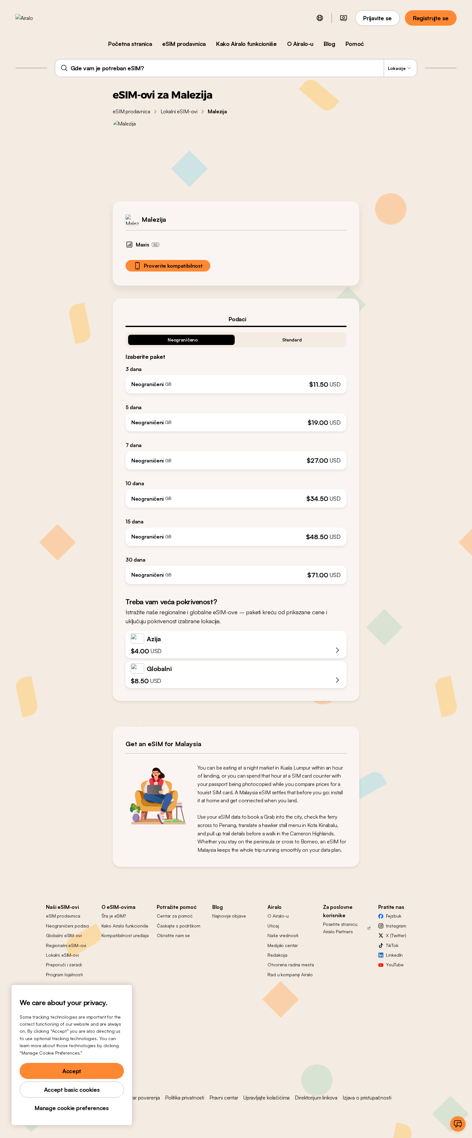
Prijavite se (377, 18)
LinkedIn (394, 955)
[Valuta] (343, 18)
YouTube (394, 964)
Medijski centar (282, 945)
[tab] (236, 319)
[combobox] (236, 68)
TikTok (392, 945)
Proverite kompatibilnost (173, 266)
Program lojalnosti (64, 974)
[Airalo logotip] (34, 18)
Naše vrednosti (282, 935)
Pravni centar (223, 1097)
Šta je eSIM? (113, 915)
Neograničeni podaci (67, 925)
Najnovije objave (229, 915)
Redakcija (277, 955)
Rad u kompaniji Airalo (290, 974)
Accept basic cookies (72, 1089)
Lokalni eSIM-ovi (179, 111)
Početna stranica (130, 43)
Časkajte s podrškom (178, 925)
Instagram (396, 925)
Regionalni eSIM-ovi (66, 945)
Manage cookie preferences (72, 1107)
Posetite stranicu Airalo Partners (340, 927)
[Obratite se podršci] (458, 1124)
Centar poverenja (141, 1097)
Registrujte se (431, 18)
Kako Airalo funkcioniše (246, 43)
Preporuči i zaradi (64, 964)
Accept (71, 1070)
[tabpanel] (236, 455)
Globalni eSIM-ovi (64, 935)
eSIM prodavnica (184, 43)
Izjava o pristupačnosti (367, 1097)
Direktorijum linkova (316, 1097)
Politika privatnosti (184, 1097)
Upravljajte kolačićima (266, 1097)
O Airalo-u (300, 43)
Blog (329, 43)
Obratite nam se (173, 935)
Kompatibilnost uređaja (125, 935)
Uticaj (273, 925)
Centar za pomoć (175, 915)
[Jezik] (320, 18)
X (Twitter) (396, 935)
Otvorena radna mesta (290, 964)
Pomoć (354, 43)
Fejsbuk (393, 915)
